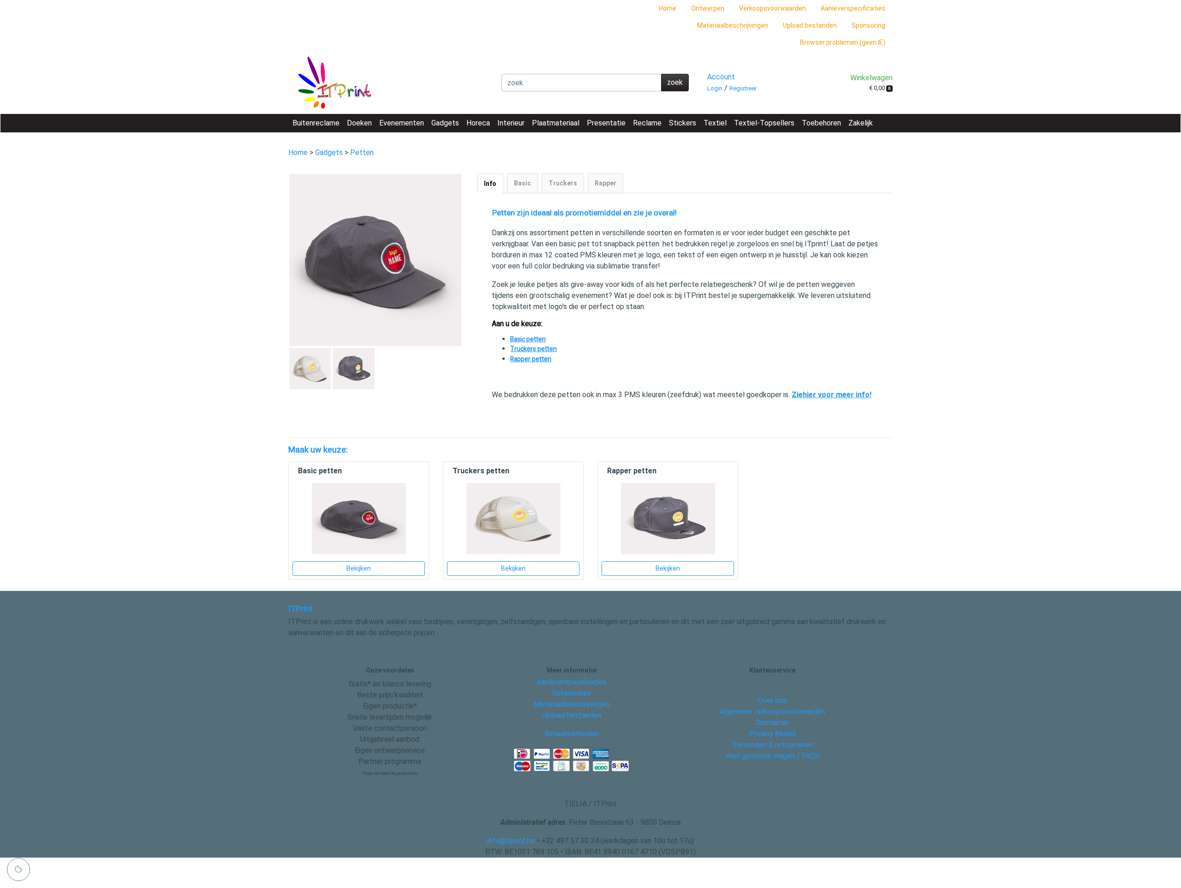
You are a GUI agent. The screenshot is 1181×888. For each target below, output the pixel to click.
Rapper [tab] (605, 183)
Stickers (682, 123)
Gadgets (445, 123)
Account (721, 76)
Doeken (359, 123)
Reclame (647, 123)
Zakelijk (860, 123)
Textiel (715, 123)
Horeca (478, 123)
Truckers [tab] (563, 183)
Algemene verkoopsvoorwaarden (772, 711)
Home (667, 8)
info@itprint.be (511, 840)
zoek (675, 82)
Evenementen (401, 123)
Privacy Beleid (772, 733)
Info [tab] (490, 183)
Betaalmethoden (571, 733)
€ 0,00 (880, 87)
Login (714, 88)
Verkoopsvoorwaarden (772, 8)
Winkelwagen (871, 77)
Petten (362, 152)
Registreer (743, 88)
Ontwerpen (707, 8)
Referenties (571, 693)
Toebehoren (821, 123)
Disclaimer (772, 722)
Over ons (772, 700)
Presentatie (606, 123)
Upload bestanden (810, 25)
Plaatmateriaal (555, 123)
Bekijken (358, 568)
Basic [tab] (522, 183)
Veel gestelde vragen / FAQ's (772, 755)
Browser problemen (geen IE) (842, 42)
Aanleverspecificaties (853, 8)
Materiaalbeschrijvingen (732, 25)
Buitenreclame (316, 123)
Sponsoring (868, 25)
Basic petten (528, 339)
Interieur (511, 123)
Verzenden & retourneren (772, 744)
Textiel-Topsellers (764, 123)
